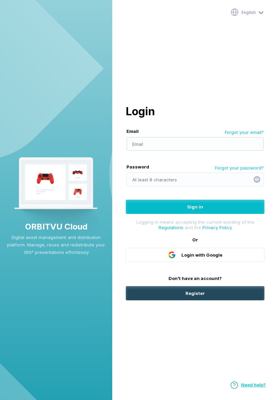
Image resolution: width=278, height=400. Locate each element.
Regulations (171, 227)
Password (137, 166)
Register (195, 293)
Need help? (253, 384)
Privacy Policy (217, 227)
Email (132, 131)
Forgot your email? (244, 132)
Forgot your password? (239, 168)
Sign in (195, 206)
